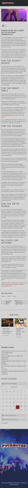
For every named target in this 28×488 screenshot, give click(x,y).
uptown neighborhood (6, 286)
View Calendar (4, 423)
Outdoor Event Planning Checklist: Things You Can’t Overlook (20, 331)
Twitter (9, 296)
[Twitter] (12, 457)
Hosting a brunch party (8, 302)
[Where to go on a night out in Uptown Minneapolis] (14, 15)
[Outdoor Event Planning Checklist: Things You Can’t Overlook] (21, 322)
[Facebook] (9, 457)
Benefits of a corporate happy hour (18, 302)
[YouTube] (18, 457)
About (11, 461)
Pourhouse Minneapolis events (8, 115)
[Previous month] (1, 387)
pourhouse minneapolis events (12, 282)
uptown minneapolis (18, 284)
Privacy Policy (4, 483)
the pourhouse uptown (8, 284)
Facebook (3, 296)
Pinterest (14, 296)
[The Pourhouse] (8, 3)
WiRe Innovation (14, 484)
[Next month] (26, 387)
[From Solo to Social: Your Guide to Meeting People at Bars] (7, 322)
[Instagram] (15, 457)
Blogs (16, 461)
